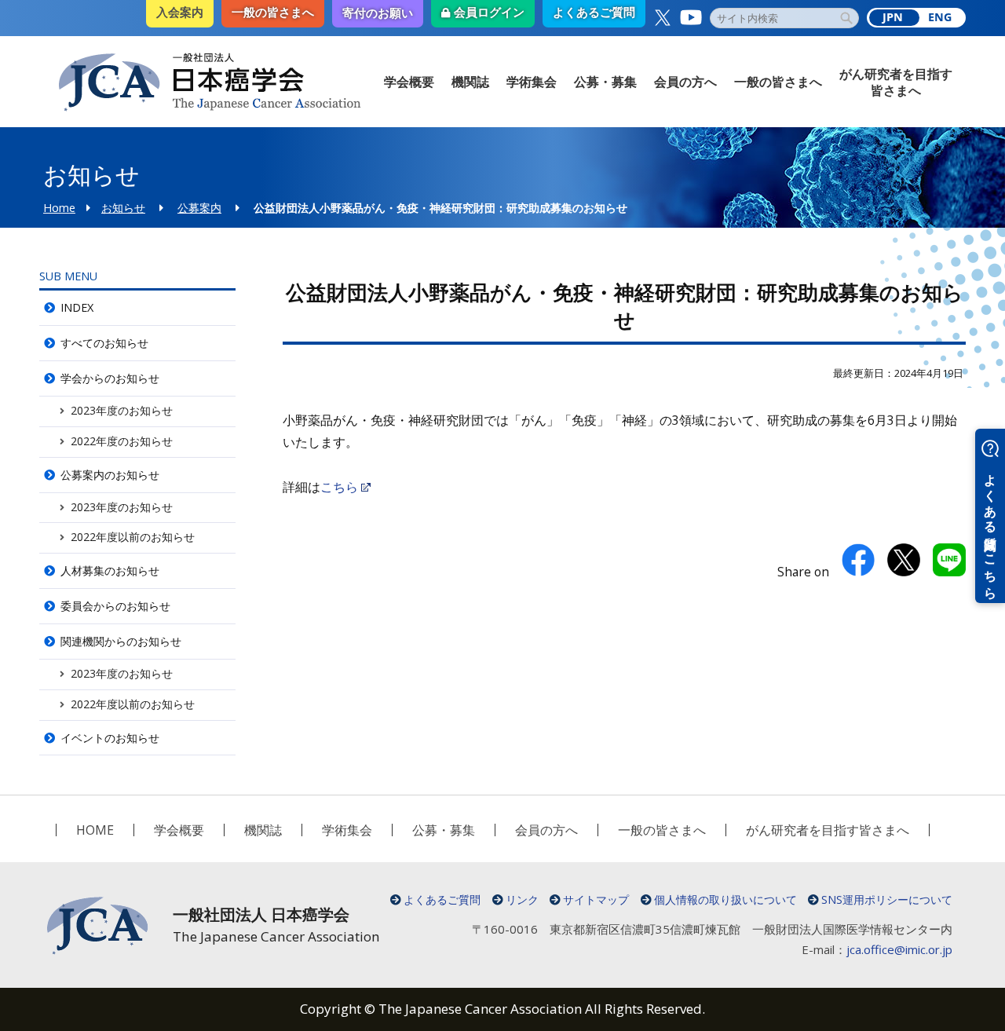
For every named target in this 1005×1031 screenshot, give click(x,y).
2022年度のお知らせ (122, 440)
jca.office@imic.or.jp (899, 949)
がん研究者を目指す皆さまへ (895, 82)
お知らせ (123, 207)
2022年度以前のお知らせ (133, 536)
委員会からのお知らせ (115, 605)
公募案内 (199, 207)
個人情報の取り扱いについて (725, 899)
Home (59, 207)
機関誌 (470, 81)
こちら (339, 486)
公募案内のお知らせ (109, 474)
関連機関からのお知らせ (120, 641)
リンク (522, 899)
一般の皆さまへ (778, 81)
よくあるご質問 (442, 899)
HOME (95, 830)
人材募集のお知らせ (109, 570)
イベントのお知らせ (109, 737)
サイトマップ (596, 899)
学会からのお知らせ (109, 378)
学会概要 (409, 81)
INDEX (76, 307)
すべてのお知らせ (104, 342)
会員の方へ (685, 81)
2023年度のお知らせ (122, 410)
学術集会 (531, 81)
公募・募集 (605, 81)
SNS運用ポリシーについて (886, 899)
